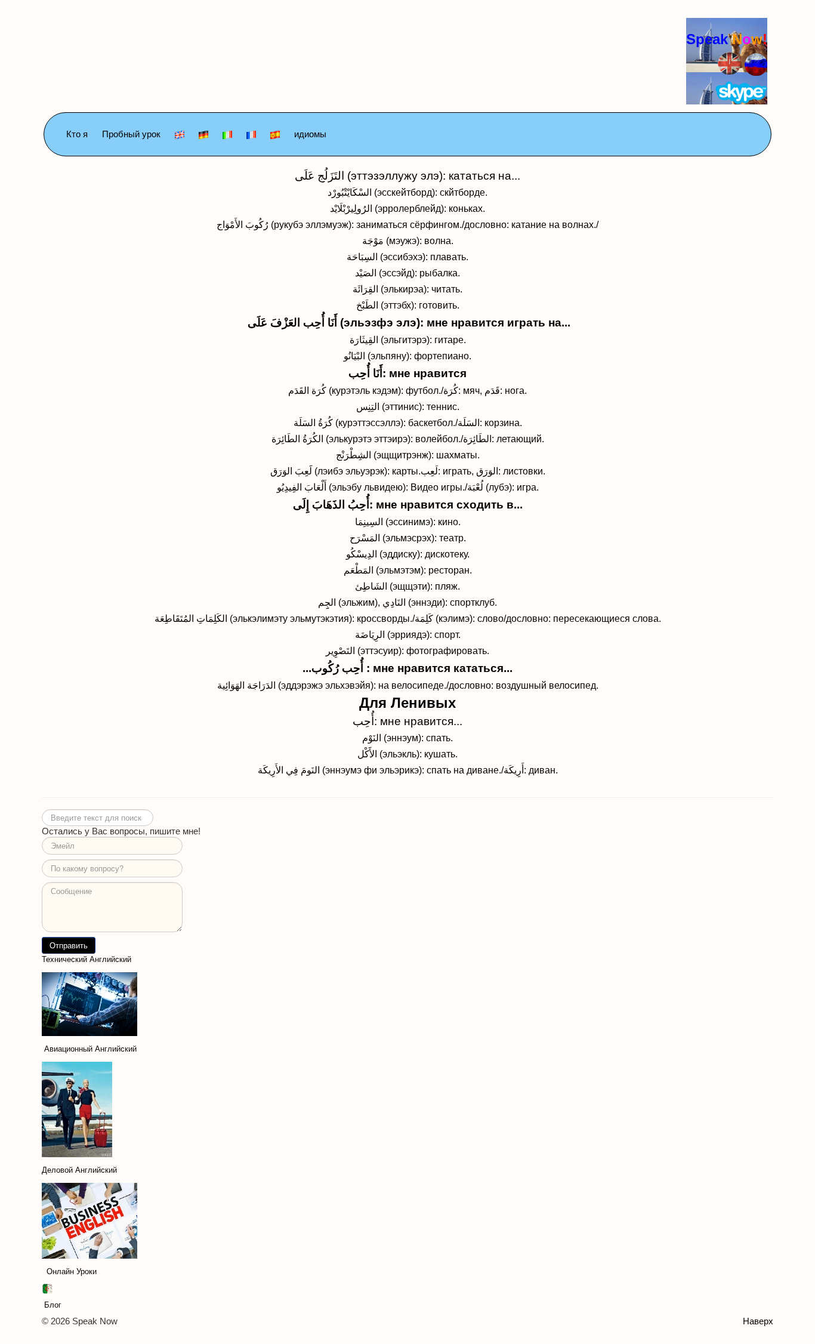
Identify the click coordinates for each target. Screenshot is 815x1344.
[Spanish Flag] (275, 134)
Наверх (758, 1321)
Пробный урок (131, 134)
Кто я (77, 134)
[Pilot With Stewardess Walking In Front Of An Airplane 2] (77, 1108)
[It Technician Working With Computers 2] (89, 1003)
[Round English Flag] (729, 62)
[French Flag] (251, 134)
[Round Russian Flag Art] (756, 63)
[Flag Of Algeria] (47, 1288)
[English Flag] (180, 134)
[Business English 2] (89, 1220)
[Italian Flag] (227, 134)
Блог (52, 1304)
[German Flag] (203, 134)
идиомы (310, 134)
